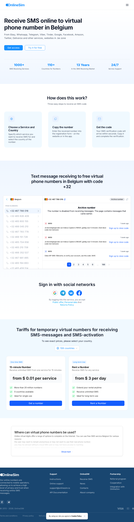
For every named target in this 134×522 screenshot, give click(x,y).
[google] (55, 293)
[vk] (71, 293)
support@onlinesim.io (60, 488)
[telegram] (63, 293)
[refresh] (127, 199)
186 (103, 264)
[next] (109, 265)
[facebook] (79, 293)
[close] (84, 516)
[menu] (127, 5)
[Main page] (15, 5)
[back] (7, 199)
